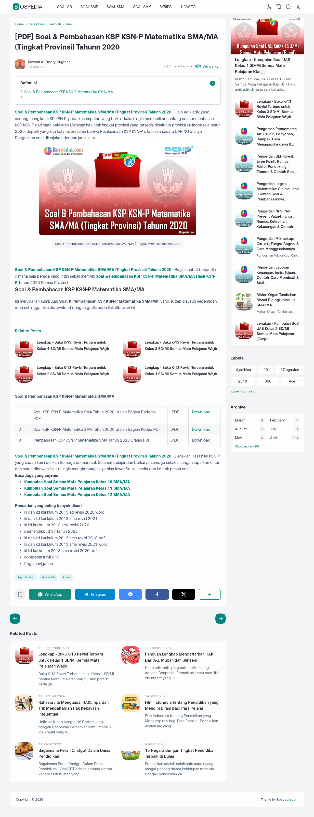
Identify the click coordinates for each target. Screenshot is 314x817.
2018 (242, 381)
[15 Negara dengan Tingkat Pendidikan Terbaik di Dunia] (130, 759)
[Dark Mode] (269, 7)
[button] (206, 66)
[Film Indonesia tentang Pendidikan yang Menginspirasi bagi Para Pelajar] (130, 711)
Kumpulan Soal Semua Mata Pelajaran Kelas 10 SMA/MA (77, 482)
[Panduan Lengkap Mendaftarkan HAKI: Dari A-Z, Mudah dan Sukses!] (130, 663)
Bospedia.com (287, 799)
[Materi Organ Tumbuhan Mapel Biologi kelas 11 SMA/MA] (244, 309)
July (273, 429)
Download (201, 412)
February (277, 420)
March (240, 420)
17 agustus (289, 370)
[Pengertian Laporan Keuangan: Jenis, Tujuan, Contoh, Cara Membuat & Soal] (244, 282)
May (238, 438)
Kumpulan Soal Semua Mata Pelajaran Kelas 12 (68, 494)
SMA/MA (121, 488)
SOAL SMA (116, 7)
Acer (293, 381)
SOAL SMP (89, 7)
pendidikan (27, 577)
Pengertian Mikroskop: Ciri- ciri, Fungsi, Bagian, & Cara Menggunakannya (278, 243)
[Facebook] (157, 594)
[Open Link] (298, 7)
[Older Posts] (15, 618)
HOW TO (188, 7)
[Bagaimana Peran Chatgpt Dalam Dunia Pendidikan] (24, 759)
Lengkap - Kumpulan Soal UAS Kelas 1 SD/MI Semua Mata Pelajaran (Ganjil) (262, 65)
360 (268, 381)
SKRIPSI (165, 7)
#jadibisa (243, 370)
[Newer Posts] (220, 618)
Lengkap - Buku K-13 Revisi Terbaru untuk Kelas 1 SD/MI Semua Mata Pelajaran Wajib (71, 660)
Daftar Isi (28, 83)
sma (67, 577)
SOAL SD (64, 7)
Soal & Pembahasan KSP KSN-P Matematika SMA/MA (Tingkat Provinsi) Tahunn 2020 (93, 112)
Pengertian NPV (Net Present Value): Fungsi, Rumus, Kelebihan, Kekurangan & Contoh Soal (275, 221)
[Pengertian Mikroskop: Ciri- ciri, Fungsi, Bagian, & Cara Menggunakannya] (244, 253)
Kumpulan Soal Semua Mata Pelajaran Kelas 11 (68, 488)
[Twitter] (184, 594)
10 (265, 370)
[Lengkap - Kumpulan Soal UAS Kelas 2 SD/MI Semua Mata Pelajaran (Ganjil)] (244, 338)
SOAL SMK (142, 7)
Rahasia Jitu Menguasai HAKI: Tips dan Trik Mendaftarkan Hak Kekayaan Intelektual (74, 708)
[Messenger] (130, 594)
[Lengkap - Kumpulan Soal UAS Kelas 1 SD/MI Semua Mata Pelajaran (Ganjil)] (267, 53)
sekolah (50, 577)
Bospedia (28, 7)
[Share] (210, 594)
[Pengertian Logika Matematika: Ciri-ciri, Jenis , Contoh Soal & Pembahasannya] (244, 198)
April (274, 438)
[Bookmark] (20, 596)
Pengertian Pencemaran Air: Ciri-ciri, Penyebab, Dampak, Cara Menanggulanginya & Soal (277, 139)
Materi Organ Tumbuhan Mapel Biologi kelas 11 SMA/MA (276, 300)
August (241, 429)
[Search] (288, 7)
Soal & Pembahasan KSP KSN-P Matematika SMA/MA (68, 92)
